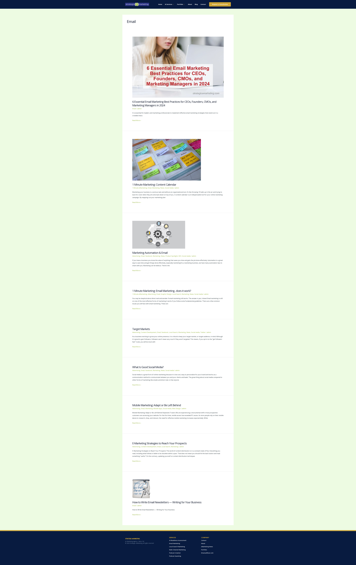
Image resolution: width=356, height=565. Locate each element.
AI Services (168, 4)
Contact (203, 4)
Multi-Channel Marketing (177, 550)
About (190, 4)
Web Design (176, 409)
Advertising (136, 256)
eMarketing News (207, 546)
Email (134, 109)
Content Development (148, 332)
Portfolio (180, 4)
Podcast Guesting (175, 556)
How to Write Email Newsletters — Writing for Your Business (166, 502)
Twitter (202, 332)
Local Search (176, 294)
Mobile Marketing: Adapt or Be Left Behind (156, 405)
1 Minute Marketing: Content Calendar (154, 184)
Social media (169, 188)
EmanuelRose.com (207, 553)
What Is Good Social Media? (147, 367)
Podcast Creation (175, 553)
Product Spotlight (171, 256)
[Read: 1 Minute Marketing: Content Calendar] (166, 160)
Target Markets (141, 329)
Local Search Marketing (177, 546)
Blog (196, 4)
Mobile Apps (157, 409)
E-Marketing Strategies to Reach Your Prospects (159, 443)
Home (160, 4)
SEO (179, 256)
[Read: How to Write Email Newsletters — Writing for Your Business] (141, 489)
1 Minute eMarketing (139, 188)
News (162, 188)
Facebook (148, 256)
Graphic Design (166, 294)
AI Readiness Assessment (177, 540)
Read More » (136, 120)
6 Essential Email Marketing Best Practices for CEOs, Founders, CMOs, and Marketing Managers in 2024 (174, 103)
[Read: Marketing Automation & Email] (158, 235)
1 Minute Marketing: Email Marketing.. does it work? (161, 291)
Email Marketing (174, 543)
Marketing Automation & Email (150, 253)
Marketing (156, 188)
